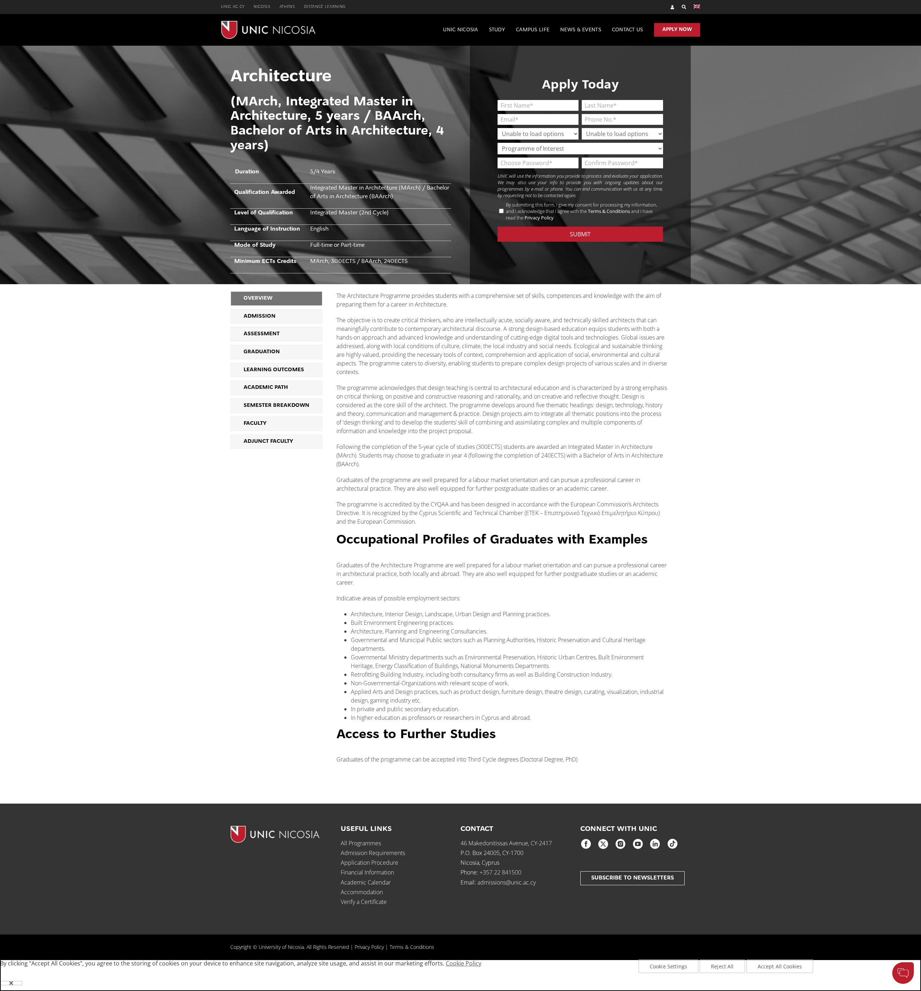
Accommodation (362, 892)
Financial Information (367, 872)
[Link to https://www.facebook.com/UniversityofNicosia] (586, 844)
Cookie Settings (668, 966)
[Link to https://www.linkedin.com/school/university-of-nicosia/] (655, 844)
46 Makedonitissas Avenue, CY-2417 (506, 843)
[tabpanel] (501, 531)
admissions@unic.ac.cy (506, 882)
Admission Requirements (373, 853)
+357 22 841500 (500, 872)
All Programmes (361, 843)
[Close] (11, 983)
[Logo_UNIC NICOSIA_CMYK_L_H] (268, 23)
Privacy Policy (539, 217)
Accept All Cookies (780, 966)
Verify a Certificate (364, 902)
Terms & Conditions (609, 211)
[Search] (680, 7)
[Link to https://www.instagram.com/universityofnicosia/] (620, 844)
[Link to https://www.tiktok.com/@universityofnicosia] (672, 844)
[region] (460, 975)
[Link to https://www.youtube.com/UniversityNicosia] (638, 844)
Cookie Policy (463, 963)
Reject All (722, 966)
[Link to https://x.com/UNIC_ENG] (603, 844)
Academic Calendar (366, 882)
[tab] (276, 298)
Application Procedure (369, 863)
